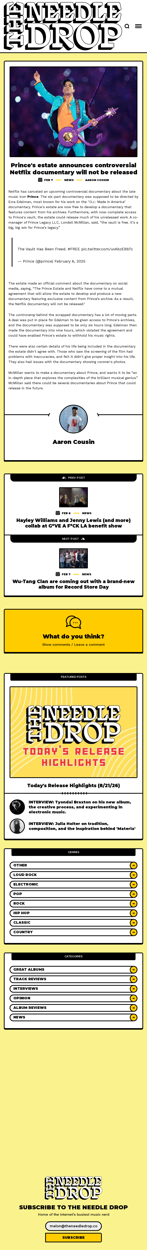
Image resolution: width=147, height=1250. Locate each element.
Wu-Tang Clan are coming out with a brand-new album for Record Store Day (73, 584)
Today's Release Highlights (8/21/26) (73, 785)
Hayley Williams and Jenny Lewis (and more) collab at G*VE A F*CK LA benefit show (73, 523)
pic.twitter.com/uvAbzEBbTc (107, 249)
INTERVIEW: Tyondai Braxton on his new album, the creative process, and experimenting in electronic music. (80, 807)
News (69, 180)
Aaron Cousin (97, 180)
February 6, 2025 (70, 261)
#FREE (74, 249)
